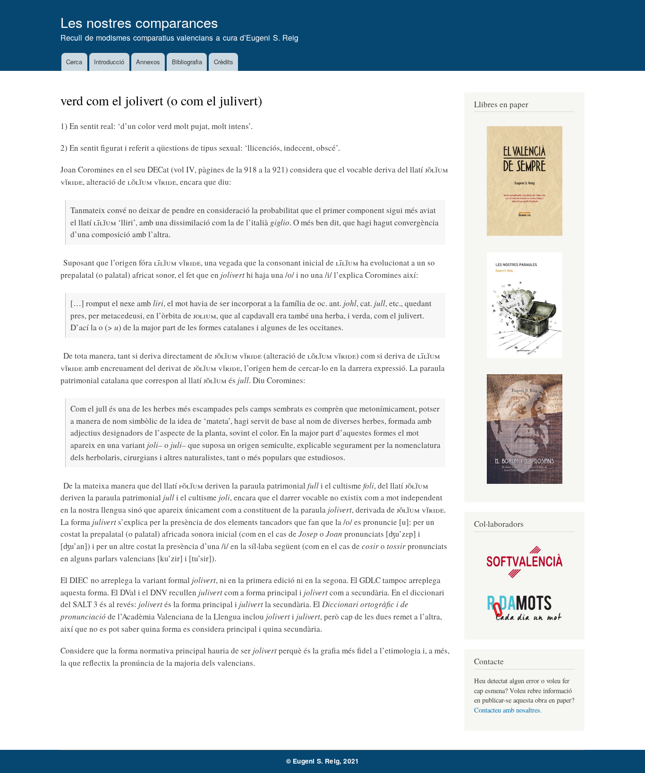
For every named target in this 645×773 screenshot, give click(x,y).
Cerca (74, 61)
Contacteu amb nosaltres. (508, 709)
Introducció (109, 61)
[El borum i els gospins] (524, 481)
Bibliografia (187, 61)
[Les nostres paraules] (524, 355)
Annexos (148, 61)
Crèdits (223, 61)
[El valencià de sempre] (524, 233)
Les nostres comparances (139, 22)
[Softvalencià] (524, 575)
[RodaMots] (524, 618)
